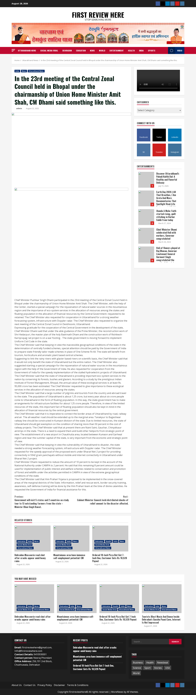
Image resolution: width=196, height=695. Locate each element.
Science (137, 667)
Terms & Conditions (77, 685)
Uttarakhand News (27, 50)
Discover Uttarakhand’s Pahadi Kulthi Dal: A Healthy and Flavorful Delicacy (146, 180)
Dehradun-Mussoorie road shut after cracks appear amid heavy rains (32, 538)
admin (19, 108)
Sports (151, 50)
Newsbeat (162, 662)
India (141, 50)
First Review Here (98, 15)
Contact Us (29, 685)
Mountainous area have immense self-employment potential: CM (71, 538)
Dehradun (67, 50)
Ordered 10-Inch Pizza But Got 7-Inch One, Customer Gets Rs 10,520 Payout (110, 538)
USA (167, 667)
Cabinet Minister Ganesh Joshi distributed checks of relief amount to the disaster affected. (102, 500)
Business (138, 662)
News (92, 50)
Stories (158, 667)
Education (81, 50)
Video (179, 50)
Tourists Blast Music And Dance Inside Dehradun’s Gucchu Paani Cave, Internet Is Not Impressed (162, 598)
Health (131, 50)
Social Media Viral (49, 50)
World (102, 50)
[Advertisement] (71, 277)
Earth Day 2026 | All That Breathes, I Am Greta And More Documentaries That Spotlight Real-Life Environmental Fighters (146, 198)
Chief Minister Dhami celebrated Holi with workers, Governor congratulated (146, 236)
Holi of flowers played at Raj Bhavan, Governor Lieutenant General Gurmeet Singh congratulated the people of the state (146, 254)
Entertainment (116, 50)
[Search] (165, 50)
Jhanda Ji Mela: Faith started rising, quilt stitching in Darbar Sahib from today (146, 217)
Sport (147, 667)
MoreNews (117, 691)
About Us (17, 685)
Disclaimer (59, 685)
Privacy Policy (44, 685)
